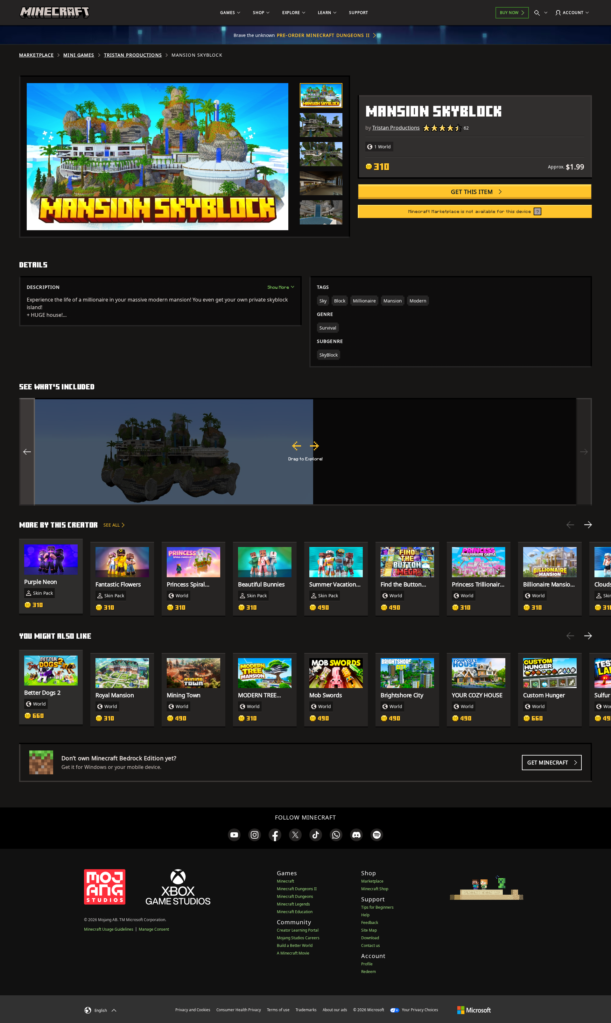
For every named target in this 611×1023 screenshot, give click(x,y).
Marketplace (36, 55)
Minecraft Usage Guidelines (108, 929)
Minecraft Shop (374, 889)
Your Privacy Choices (419, 1009)
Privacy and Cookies (192, 1009)
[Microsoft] (474, 1009)
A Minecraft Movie (293, 953)
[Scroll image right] (584, 452)
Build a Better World (295, 945)
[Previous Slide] (570, 525)
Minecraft (285, 881)
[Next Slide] (588, 525)
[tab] (321, 95)
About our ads (335, 1009)
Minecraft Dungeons (295, 896)
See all (111, 525)
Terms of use (278, 1009)
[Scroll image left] (27, 452)
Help (365, 915)
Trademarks (306, 1009)
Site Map (369, 930)
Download (370, 938)
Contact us (370, 945)
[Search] (542, 13)
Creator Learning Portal (298, 930)
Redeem (368, 971)
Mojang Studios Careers (298, 938)
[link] (234, 834)
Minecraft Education (295, 911)
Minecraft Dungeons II (297, 889)
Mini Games (78, 55)
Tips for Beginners (377, 907)
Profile (367, 964)
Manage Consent (154, 929)
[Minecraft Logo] (54, 13)
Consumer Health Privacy (238, 1009)
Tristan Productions (133, 55)
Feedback (369, 922)
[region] (305, 451)
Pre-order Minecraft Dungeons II (323, 35)
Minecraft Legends (293, 904)
